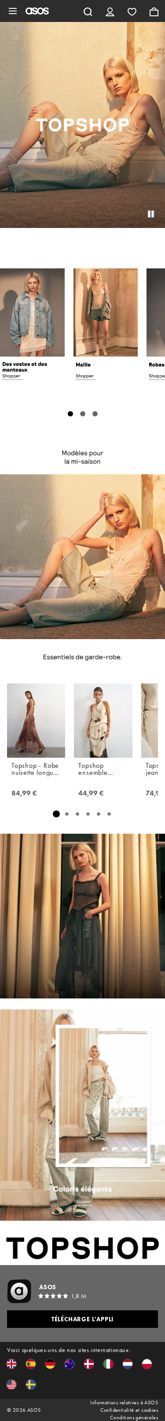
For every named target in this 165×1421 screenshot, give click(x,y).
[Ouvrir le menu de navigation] (13, 11)
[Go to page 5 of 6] (98, 814)
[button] (11, 1364)
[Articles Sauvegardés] (132, 11)
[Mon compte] (110, 11)
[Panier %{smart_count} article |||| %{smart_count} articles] (154, 11)
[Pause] (151, 214)
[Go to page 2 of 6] (67, 814)
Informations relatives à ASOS (124, 1402)
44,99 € (91, 793)
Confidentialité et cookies (129, 1410)
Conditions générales (134, 1417)
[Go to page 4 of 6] (88, 814)
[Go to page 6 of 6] (109, 814)
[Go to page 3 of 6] (77, 814)
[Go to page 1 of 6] (56, 814)
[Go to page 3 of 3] (95, 414)
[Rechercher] (88, 11)
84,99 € (24, 793)
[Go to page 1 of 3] (70, 414)
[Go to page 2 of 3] (83, 414)
